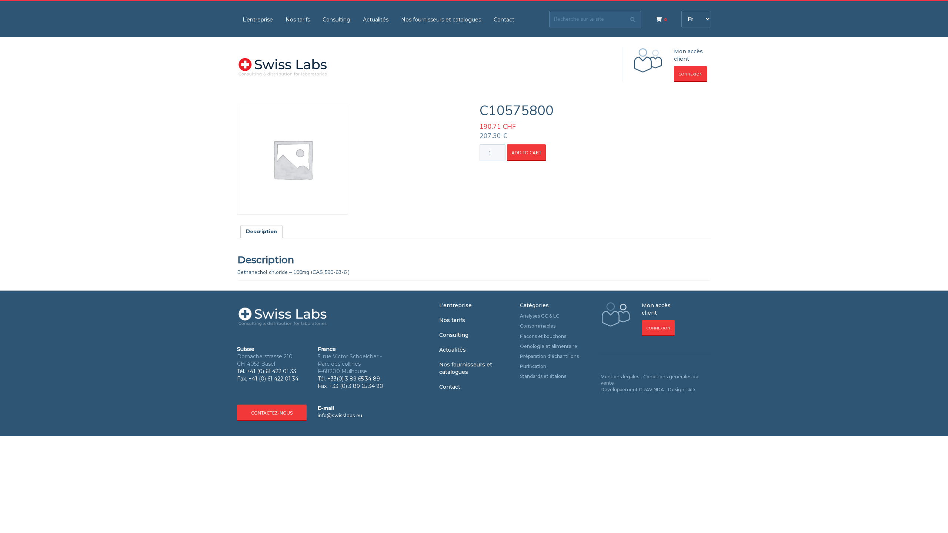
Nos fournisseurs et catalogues (441, 19)
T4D (690, 389)
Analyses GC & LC (539, 316)
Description (261, 231)
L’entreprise (258, 19)
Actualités (375, 19)
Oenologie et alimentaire (548, 346)
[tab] (261, 231)
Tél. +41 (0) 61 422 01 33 (266, 371)
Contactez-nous (272, 413)
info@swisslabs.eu (340, 415)
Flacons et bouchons (543, 336)
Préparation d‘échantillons (549, 356)
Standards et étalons (543, 376)
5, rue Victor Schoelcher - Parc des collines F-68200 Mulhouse (350, 364)
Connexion (690, 74)
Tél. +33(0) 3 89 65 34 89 (349, 378)
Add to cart (526, 153)
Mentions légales (620, 376)
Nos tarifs (298, 19)
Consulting (336, 19)
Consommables (537, 326)
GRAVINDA (651, 389)
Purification (533, 366)
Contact (504, 19)
